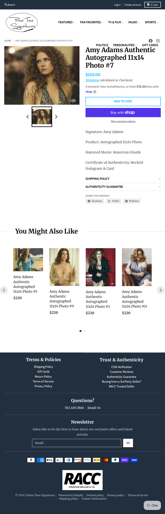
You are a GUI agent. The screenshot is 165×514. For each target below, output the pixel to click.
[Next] (161, 290)
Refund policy (95, 495)
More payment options (123, 121)
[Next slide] (56, 116)
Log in (117, 4)
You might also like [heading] (46, 231)
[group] (42, 117)
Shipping (92, 80)
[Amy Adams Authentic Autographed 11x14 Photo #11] (137, 267)
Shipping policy (68, 498)
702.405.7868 (74, 408)
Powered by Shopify (71, 495)
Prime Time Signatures (40, 495)
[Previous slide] (28, 116)
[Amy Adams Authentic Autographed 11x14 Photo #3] (101, 267)
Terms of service (138, 495)
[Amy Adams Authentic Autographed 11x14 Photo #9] (64, 267)
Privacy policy (115, 495)
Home (7, 40)
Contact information (94, 498)
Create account (132, 4)
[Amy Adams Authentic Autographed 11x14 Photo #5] (28, 259)
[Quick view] (39, 267)
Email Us (94, 408)
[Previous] (4, 290)
